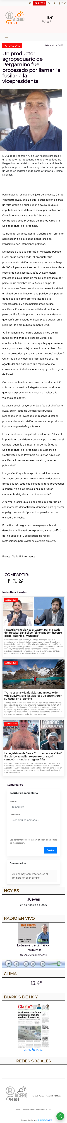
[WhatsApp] (49, 3)
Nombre (13, 801)
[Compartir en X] (14, 581)
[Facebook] (54, 3)
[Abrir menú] (6, 37)
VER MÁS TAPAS (33, 1049)
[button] (30, 3)
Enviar (50, 850)
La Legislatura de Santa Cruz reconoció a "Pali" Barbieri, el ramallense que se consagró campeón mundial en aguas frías (33, 756)
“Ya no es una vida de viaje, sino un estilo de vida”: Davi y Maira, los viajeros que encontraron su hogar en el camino (33, 695)
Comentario (15, 814)
